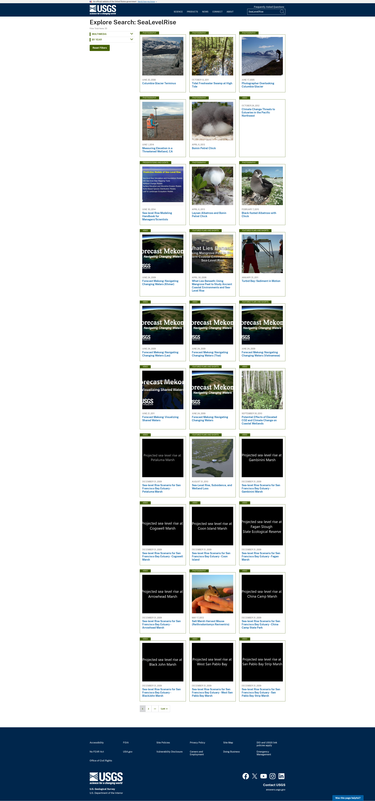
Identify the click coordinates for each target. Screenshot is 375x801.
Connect (217, 12)
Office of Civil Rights (101, 760)
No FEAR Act (97, 751)
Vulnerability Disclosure (169, 751)
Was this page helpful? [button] (348, 798)
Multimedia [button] (99, 34)
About (230, 12)
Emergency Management (264, 753)
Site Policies (163, 742)
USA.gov (127, 751)
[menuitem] (178, 10)
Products (192, 12)
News (205, 12)
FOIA (126, 742)
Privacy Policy (197, 742)
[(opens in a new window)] (246, 775)
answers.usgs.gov (275, 789)
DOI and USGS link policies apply (267, 744)
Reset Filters (100, 47)
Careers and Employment (197, 753)
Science (178, 12)
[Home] (103, 14)
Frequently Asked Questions (269, 7)
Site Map (228, 742)
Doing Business (231, 751)
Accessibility (97, 742)
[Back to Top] (364, 790)
